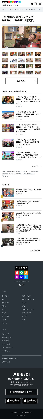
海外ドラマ (5, 303)
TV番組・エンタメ (28, 309)
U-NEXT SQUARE (7, 171)
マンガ (4, 319)
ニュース (4, 9)
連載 (39, 9)
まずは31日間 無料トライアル (22, 392)
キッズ (24, 316)
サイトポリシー (15, 412)
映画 (3, 299)
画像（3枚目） (6, 176)
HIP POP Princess (28, 299)
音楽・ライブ (26, 313)
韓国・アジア (26, 296)
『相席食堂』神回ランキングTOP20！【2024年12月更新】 (18, 174)
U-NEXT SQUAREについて (10, 358)
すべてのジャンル (7, 347)
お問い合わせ (6, 362)
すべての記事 (6, 341)
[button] (39, 3)
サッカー (25, 303)
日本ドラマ (5, 296)
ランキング (5, 334)
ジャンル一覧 (16, 171)
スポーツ (4, 323)
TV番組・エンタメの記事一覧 (30, 171)
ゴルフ (24, 306)
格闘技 (4, 306)
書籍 (23, 319)
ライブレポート (30, 9)
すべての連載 (6, 344)
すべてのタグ (6, 351)
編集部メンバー (6, 337)
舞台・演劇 (5, 316)
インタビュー (19, 9)
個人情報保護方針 (27, 412)
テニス (4, 309)
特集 (11, 9)
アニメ (4, 313)
